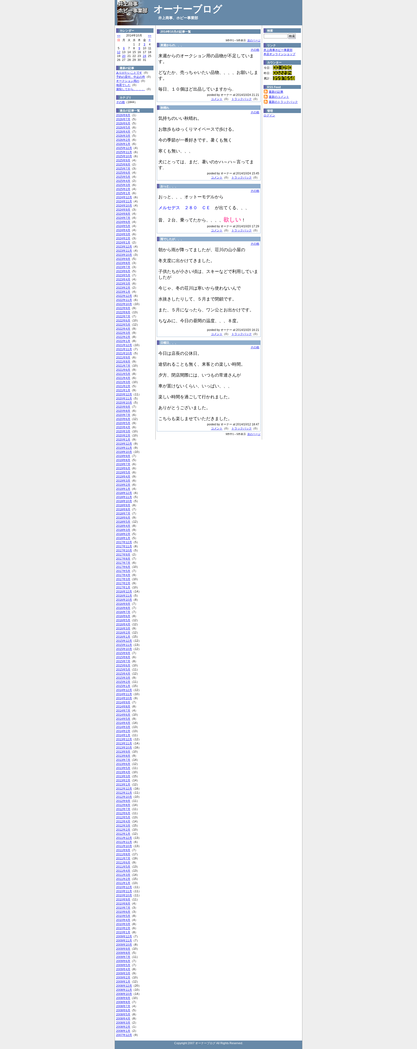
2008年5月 (123, 1014)
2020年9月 (123, 406)
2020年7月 (123, 415)
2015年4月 (123, 673)
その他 (120, 102)
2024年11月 (124, 201)
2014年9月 (123, 702)
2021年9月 (123, 357)
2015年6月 (123, 665)
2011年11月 (124, 842)
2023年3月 (123, 283)
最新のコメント (279, 97)
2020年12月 (124, 394)
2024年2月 (123, 238)
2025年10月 (124, 156)
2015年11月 (124, 645)
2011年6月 (123, 862)
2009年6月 (123, 961)
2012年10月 (124, 797)
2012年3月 (123, 825)
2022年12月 (124, 296)
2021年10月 (124, 353)
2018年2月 (123, 534)
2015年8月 (123, 657)
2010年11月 (124, 891)
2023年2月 (123, 287)
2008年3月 (123, 1022)
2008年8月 (123, 1002)
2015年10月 (124, 649)
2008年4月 (123, 1018)
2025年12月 (124, 148)
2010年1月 (123, 932)
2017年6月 (123, 567)
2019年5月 (123, 472)
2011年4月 (123, 870)
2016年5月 (123, 620)
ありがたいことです (129, 72)
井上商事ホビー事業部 (278, 50)
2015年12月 (124, 640)
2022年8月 (123, 312)
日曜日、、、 (169, 342)
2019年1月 (123, 489)
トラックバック (241, 99)
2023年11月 (124, 250)
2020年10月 (124, 402)
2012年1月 (123, 833)
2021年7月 (123, 365)
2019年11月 (124, 448)
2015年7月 (123, 661)
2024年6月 (123, 222)
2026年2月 (123, 140)
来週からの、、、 (172, 45)
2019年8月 (123, 460)
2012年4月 (123, 821)
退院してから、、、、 (130, 89)
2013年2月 (123, 780)
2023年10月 (124, 255)
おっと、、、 (169, 186)
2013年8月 (123, 755)
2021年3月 (123, 382)
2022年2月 (123, 337)
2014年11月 (124, 694)
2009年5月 (123, 965)
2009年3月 (123, 973)
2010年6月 (123, 911)
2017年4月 (123, 575)
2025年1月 (123, 193)
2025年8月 (123, 164)
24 (144, 56)
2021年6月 (123, 369)
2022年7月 (123, 316)
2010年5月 (123, 916)
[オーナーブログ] (133, 12)
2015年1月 (123, 686)
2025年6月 (123, 172)
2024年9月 (123, 209)
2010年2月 (123, 928)
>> (149, 35)
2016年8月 (123, 608)
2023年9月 (123, 259)
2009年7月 (123, 957)
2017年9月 (123, 554)
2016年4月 (123, 624)
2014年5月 (123, 719)
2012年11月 (124, 792)
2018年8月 (123, 509)
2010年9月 (123, 899)
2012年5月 (123, 817)
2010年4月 (123, 920)
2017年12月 (124, 542)
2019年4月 (123, 476)
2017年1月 (123, 587)
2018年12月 (124, 493)
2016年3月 (123, 628)
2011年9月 (123, 850)
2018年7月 (123, 513)
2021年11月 (124, 349)
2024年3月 (123, 234)
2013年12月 (124, 739)
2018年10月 (124, 501)
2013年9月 (123, 751)
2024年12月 (124, 197)
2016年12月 (124, 591)
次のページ (254, 40)
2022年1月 (123, 341)
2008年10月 (124, 994)
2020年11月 (124, 398)
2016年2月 (123, 632)
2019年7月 (123, 464)
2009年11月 (124, 940)
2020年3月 (123, 431)
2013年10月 (124, 747)
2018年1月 (123, 538)
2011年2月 (123, 879)
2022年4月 (123, 328)
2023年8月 (123, 263)
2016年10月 (124, 599)
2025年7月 (123, 168)
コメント (216, 99)
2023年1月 (123, 291)
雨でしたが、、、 (172, 239)
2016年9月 (123, 604)
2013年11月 (124, 743)
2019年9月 (123, 456)
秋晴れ (164, 107)
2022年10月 (124, 304)
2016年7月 (123, 612)
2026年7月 (123, 119)
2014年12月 (124, 690)
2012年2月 (123, 829)
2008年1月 (123, 1031)
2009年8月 (123, 953)
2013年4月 (123, 772)
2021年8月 (123, 361)
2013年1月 (123, 784)
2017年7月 (123, 562)
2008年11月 (124, 990)
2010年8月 (123, 903)
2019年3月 (123, 480)
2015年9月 (123, 653)
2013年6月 (123, 764)
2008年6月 (123, 1010)
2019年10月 (124, 452)
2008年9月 (123, 998)
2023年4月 (123, 279)
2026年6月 (123, 123)
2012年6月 (123, 813)
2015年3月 (123, 677)
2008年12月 (124, 985)
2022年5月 (123, 324)
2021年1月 (123, 390)
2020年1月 (123, 439)
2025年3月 (123, 185)
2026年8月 (123, 115)
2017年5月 (123, 571)
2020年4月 (123, 427)
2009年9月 (123, 948)
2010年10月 (124, 895)
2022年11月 (124, 300)
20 (123, 56)
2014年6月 (123, 714)
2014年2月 (123, 731)
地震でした (123, 85)
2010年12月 (124, 887)
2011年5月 (123, 866)
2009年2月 (123, 977)
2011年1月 (123, 883)
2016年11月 (124, 595)
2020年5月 (123, 423)
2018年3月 (123, 530)
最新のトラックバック (283, 102)
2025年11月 (124, 152)
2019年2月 (123, 484)
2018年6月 (123, 517)
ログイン (269, 115)
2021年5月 (123, 374)
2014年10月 (124, 698)
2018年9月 (123, 505)
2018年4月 (123, 526)
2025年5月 (123, 176)
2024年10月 (124, 205)
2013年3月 (123, 776)
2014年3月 (123, 727)
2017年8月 (123, 558)
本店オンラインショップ (279, 54)
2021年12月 (124, 345)
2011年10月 (124, 846)
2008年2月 (123, 1026)
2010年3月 (123, 924)
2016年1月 (123, 636)
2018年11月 (124, 497)
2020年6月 (123, 419)
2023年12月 (124, 246)
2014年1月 (123, 735)
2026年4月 (123, 131)
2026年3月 (123, 135)
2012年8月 (123, 805)
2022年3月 (123, 333)
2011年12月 (124, 838)
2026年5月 (123, 127)
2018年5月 (123, 521)
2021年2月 (123, 386)
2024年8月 (123, 213)
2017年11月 (124, 546)
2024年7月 (123, 218)
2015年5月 (123, 669)
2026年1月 (123, 144)
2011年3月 (123, 875)
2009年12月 (124, 936)
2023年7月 (123, 267)
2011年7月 (123, 858)
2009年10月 (124, 944)
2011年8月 (123, 854)
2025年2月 (123, 189)
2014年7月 (123, 710)
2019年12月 (124, 443)
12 (118, 52)
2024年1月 (123, 242)
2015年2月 (123, 682)
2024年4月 (123, 230)
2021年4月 (123, 378)
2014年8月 (123, 706)
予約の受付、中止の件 (130, 76)
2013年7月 (123, 760)
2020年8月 (123, 411)
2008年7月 (123, 1006)
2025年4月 (123, 181)
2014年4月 (123, 723)
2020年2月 (123, 435)
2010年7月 (123, 907)
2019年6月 (123, 468)
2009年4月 (123, 969)
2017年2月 (123, 583)
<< (118, 35)
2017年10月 (124, 550)
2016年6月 (123, 616)
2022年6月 (123, 320)
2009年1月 (123, 981)
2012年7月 (123, 809)
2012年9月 (123, 801)
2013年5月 (123, 768)
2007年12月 (124, 1035)
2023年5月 (123, 275)
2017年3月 (123, 579)
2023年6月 (123, 271)
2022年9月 (123, 308)
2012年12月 (124, 788)
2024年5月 (123, 226)
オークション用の (127, 81)
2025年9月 (123, 160)
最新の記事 (276, 91)
